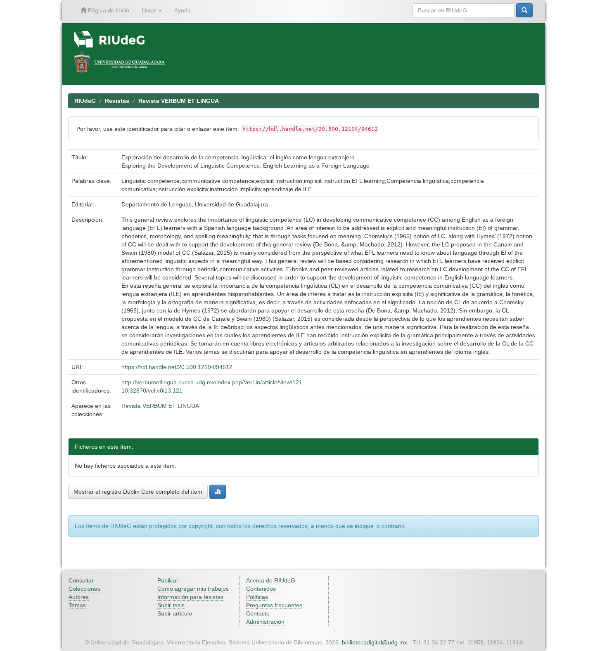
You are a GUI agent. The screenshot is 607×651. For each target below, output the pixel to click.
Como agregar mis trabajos (193, 588)
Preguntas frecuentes (274, 605)
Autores (79, 597)
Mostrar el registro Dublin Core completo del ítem (138, 491)
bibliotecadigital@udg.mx (374, 642)
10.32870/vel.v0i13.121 (152, 390)
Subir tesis (171, 605)
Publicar (167, 580)
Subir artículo (174, 613)
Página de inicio (107, 10)
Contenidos (261, 588)
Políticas (257, 597)
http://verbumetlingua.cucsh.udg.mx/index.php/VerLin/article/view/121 (211, 382)
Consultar (81, 580)
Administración (265, 621)
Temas (77, 605)
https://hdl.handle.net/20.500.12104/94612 (176, 367)
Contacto (258, 613)
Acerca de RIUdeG (270, 580)
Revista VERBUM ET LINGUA (178, 100)
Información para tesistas (190, 597)
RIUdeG (85, 100)
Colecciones (84, 588)
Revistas (117, 100)
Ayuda (182, 10)
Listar (150, 10)
